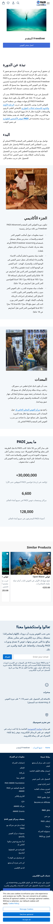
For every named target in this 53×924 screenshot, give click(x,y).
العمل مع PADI (44, 836)
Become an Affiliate (42, 802)
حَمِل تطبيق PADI (43, 797)
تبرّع (23, 801)
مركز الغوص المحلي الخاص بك (27, 409)
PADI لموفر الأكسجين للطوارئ (15, 118)
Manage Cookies (26, 909)
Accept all (27, 919)
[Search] (18, 3)
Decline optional (26, 914)
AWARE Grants (19, 811)
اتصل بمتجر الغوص (26, 45)
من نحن (47, 816)
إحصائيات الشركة (18, 763)
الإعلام (22, 768)
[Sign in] (13, 3)
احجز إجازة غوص (44, 784)
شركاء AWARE (19, 806)
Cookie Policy (13, 903)
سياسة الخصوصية (34, 729)
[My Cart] (3, 3)
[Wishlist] (8, 3)
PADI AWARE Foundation (15, 783)
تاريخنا (48, 826)
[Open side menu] (48, 3)
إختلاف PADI (45, 821)
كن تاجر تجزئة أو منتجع (16, 863)
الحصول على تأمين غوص (41, 779)
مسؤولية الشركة (44, 831)
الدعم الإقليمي (19, 868)
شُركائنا (22, 773)
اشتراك (7, 657)
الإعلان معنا (21, 778)
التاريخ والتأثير (20, 796)
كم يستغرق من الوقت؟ (16, 858)
